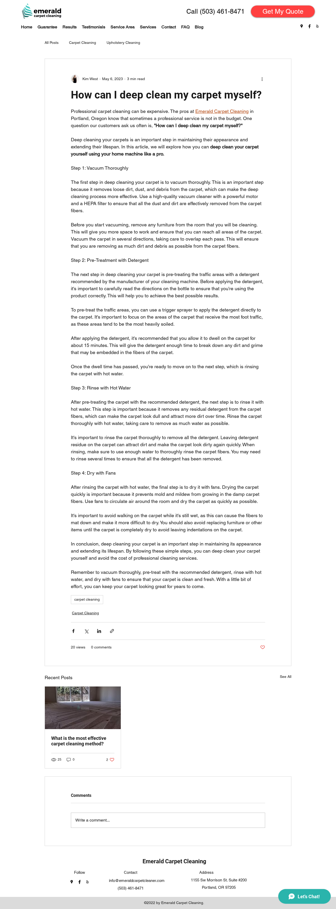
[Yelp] (317, 26)
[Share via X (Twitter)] (86, 630)
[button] (148, 27)
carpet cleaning (87, 599)
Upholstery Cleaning (123, 42)
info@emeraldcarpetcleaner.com (137, 880)
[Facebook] (309, 26)
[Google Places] (301, 26)
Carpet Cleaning (82, 42)
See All (285, 676)
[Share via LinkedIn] (99, 630)
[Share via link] (111, 630)
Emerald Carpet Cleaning (174, 861)
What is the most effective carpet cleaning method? (78, 740)
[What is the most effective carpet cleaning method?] (83, 708)
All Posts (52, 42)
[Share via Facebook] (73, 630)
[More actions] (262, 79)
